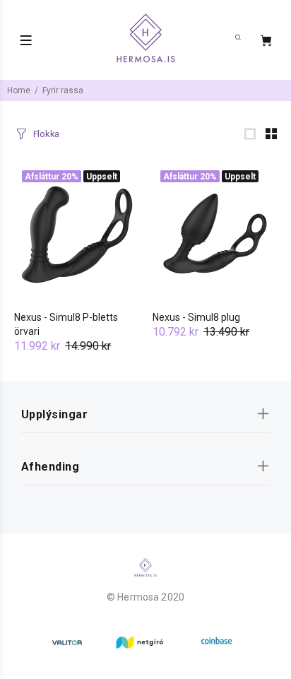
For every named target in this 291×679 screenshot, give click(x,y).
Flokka (46, 134)
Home (18, 90)
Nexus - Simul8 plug (196, 317)
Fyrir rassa (62, 90)
